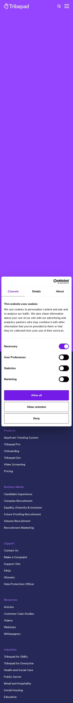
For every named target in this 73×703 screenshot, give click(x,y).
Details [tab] (36, 291)
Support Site (12, 564)
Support (9, 543)
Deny (36, 418)
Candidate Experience (18, 494)
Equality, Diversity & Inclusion (23, 507)
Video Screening (14, 464)
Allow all (36, 395)
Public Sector (12, 676)
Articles (9, 607)
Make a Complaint (15, 557)
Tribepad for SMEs (16, 656)
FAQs (7, 570)
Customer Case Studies (19, 613)
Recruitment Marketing (19, 527)
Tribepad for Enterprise (19, 663)
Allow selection (36, 406)
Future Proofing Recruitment (22, 514)
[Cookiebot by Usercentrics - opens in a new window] (53, 281)
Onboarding (11, 451)
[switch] (64, 357)
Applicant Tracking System (21, 437)
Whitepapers (12, 634)
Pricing (8, 471)
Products (9, 430)
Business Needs (14, 487)
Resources (10, 599)
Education (10, 697)
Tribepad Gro (12, 457)
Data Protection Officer (19, 584)
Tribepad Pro (12, 444)
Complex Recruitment (18, 501)
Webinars (10, 627)
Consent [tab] (13, 291)
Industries (10, 649)
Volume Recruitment (17, 521)
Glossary (9, 577)
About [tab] (60, 291)
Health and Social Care (18, 670)
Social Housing (13, 690)
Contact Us (11, 550)
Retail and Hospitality (17, 683)
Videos (8, 620)
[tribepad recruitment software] (16, 6)
